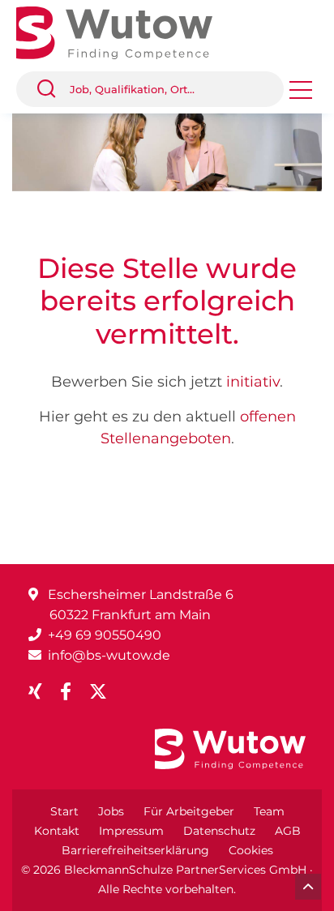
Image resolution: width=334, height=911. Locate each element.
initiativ (253, 382)
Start (64, 811)
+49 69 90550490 (104, 635)
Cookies (251, 850)
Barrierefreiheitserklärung (135, 850)
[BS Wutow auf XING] (41, 692)
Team (269, 811)
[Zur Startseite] (126, 31)
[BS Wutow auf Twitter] (104, 692)
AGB (288, 830)
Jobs (111, 811)
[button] (53, 89)
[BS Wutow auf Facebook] (72, 692)
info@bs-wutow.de (109, 655)
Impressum (131, 830)
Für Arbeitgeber (188, 811)
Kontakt (56, 830)
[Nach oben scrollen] (308, 887)
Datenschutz (219, 830)
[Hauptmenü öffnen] (300, 95)
